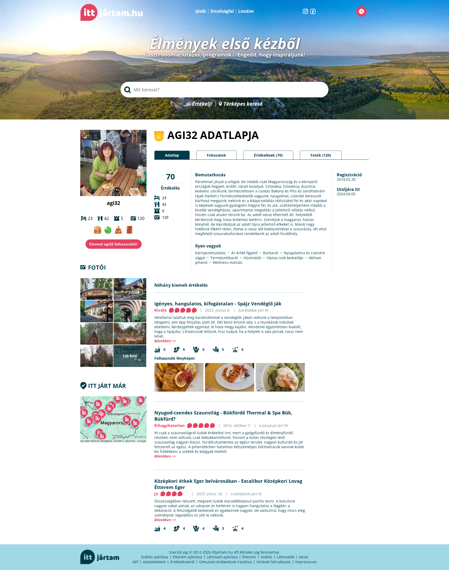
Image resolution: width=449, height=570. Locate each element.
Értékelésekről (182, 561)
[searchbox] (224, 89)
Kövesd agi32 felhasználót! (113, 244)
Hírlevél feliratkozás (273, 561)
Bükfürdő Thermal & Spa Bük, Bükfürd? (223, 416)
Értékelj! (202, 104)
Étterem (249, 556)
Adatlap (172, 155)
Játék (200, 11)
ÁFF (135, 561)
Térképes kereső (243, 104)
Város (303, 556)
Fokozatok (216, 155)
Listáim (246, 11)
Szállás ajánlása (154, 556)
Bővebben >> (165, 340)
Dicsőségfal (222, 11)
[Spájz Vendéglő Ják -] (178, 377)
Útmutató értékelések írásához (225, 561)
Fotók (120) (321, 155)
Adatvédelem (154, 561)
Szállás (266, 556)
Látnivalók (285, 556)
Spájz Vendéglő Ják (259, 303)
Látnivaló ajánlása (222, 556)
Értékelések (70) (268, 155)
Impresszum (306, 561)
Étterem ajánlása (187, 556)
